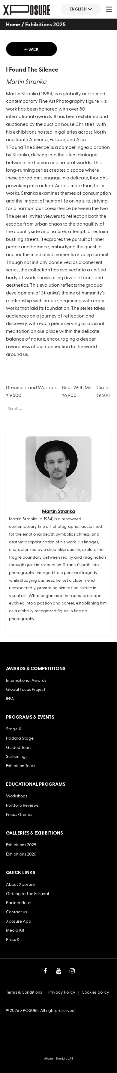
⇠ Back (31, 49)
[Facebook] (45, 971)
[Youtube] (58, 971)
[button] (109, 9)
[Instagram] (72, 971)
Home (13, 24)
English (78, 9)
